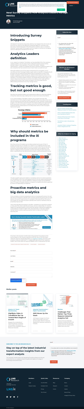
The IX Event (43, 392)
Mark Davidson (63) (63, 154)
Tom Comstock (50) (63, 165)
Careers (66, 389)
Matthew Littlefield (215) (64, 156)
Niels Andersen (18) (63, 160)
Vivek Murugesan (17, 21)
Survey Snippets (33, 244)
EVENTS (71, 5)
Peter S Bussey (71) (63, 163)
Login (30, 382)
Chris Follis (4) (61, 142)
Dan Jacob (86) (62, 143)
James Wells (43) (62, 149)
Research (55, 386)
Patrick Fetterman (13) (63, 161)
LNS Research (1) (62, 153)
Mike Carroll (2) (62, 158)
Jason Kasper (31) (62, 150)
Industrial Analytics (41, 244)
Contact (66, 386)
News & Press (67, 392)
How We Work (44, 382)
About (65, 382)
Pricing (42, 389)
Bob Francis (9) (62, 140)
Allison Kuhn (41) (62, 138)
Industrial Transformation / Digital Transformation (20, 244)
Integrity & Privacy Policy (69, 395)
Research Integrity (37, 238)
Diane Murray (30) (62, 146)
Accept (61, 9)
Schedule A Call (44, 386)
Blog (54, 382)
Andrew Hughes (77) (63, 139)
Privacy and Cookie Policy (65, 48)
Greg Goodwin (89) (63, 147)
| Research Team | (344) (64, 164)
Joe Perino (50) (62, 151)
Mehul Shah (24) (62, 157)
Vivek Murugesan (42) (63, 167)
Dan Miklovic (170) (62, 144)
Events (54, 389)
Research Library (32, 386)
